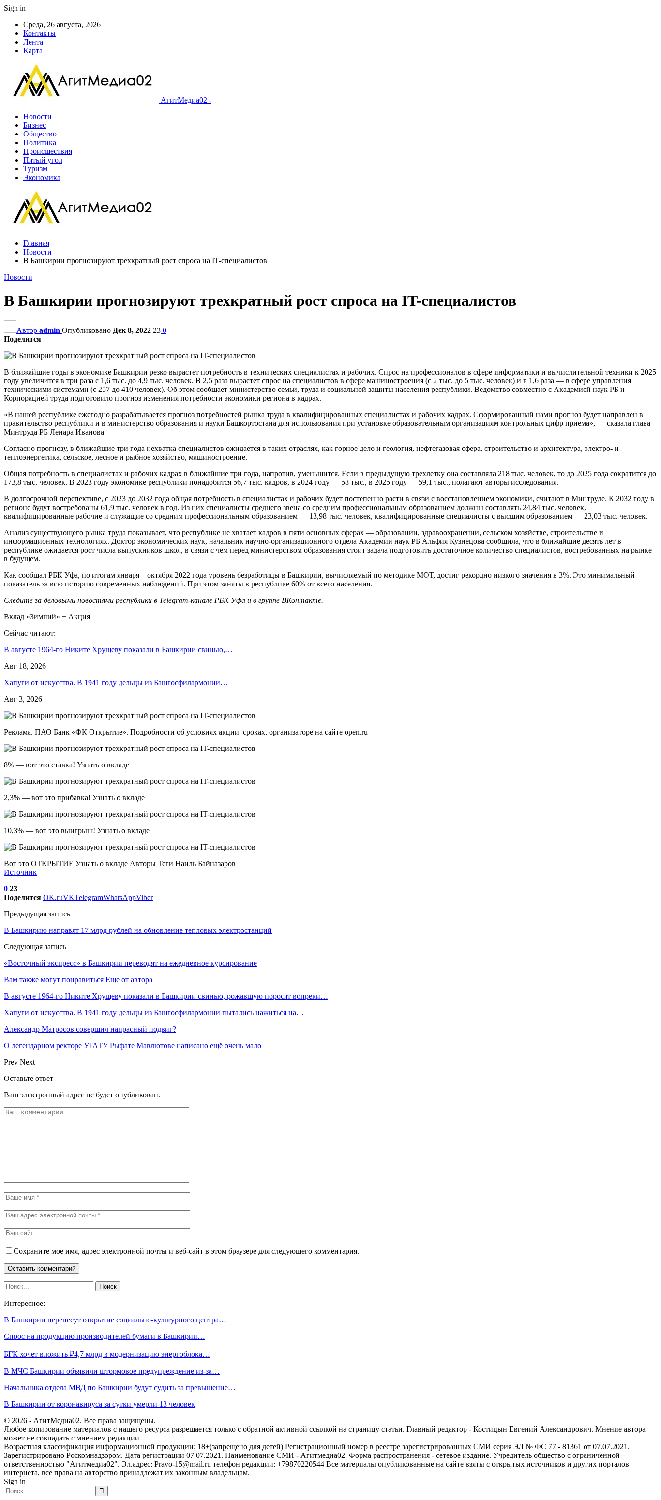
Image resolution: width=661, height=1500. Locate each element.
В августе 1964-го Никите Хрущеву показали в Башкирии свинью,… (118, 649)
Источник (20, 872)
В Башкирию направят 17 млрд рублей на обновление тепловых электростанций (138, 930)
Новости (37, 116)
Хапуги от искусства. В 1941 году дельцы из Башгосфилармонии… (116, 682)
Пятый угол (42, 160)
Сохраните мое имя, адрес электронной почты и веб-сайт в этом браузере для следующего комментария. (186, 1251)
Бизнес (34, 125)
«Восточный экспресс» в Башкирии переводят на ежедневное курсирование (130, 963)
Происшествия (47, 151)
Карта (33, 50)
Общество (40, 134)
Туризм (35, 169)
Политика (39, 142)
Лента (33, 42)
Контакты (39, 33)
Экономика (41, 177)
